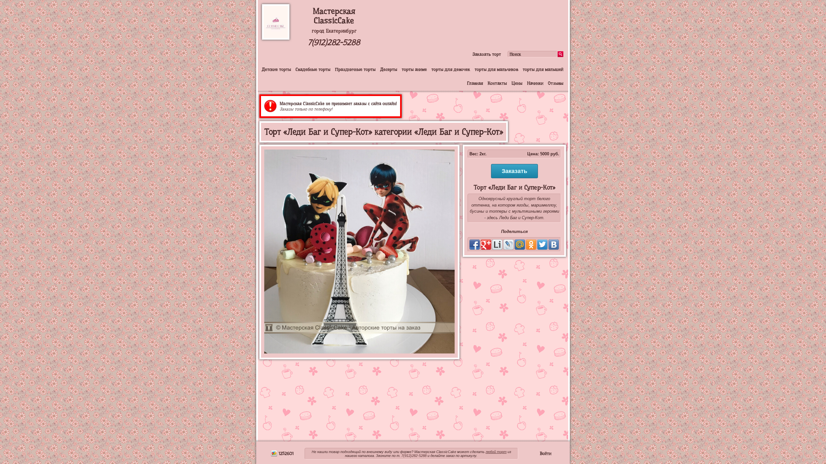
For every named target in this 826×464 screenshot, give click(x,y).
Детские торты (276, 69)
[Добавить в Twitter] (542, 244)
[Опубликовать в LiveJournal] (508, 244)
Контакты (497, 83)
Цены (516, 83)
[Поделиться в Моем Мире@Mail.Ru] (520, 244)
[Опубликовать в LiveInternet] (497, 244)
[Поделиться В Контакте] (554, 244)
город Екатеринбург (334, 31)
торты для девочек (450, 69)
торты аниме (414, 69)
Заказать (514, 171)
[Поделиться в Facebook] (474, 244)
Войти (545, 453)
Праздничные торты (355, 69)
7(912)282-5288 (334, 42)
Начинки (535, 83)
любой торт (496, 452)
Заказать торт (486, 54)
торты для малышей (543, 69)
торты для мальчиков (496, 69)
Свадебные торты (313, 69)
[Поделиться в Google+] (486, 244)
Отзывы (555, 83)
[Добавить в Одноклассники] (531, 244)
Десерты (388, 69)
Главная (475, 83)
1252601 (285, 453)
